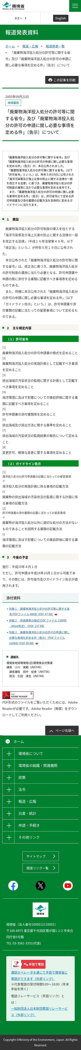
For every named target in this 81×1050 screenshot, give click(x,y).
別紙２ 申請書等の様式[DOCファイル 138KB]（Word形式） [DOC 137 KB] (38, 623)
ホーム (10, 46)
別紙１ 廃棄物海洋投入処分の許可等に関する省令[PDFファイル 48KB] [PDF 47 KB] (39, 611)
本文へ (18, 18)
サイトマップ (36, 856)
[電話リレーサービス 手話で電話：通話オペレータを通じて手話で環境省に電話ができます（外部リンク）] (40, 964)
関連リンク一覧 (38, 868)
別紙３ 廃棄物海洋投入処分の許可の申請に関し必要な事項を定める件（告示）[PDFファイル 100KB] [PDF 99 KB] (39, 637)
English (60, 18)
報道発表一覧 (55, 46)
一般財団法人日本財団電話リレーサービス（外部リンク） (39, 1011)
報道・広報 (30, 46)
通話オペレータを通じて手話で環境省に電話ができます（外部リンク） (39, 975)
